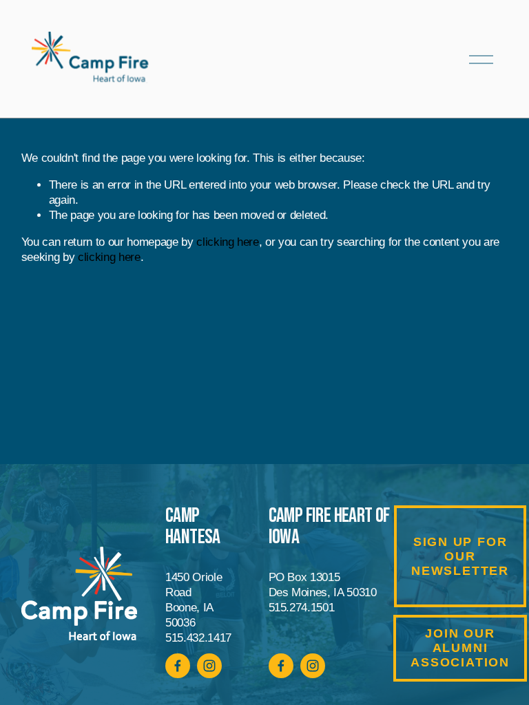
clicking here (227, 242)
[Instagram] (312, 665)
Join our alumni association (460, 648)
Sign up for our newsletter (460, 556)
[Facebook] (281, 665)
